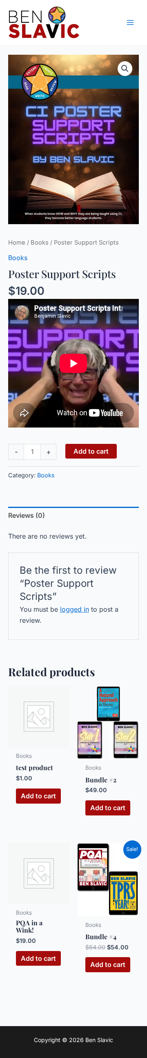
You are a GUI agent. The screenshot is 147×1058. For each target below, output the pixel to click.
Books (40, 242)
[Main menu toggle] (130, 22)
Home (16, 242)
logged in (74, 609)
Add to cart (91, 451)
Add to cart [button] (38, 796)
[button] (125, 68)
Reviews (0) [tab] (26, 515)
